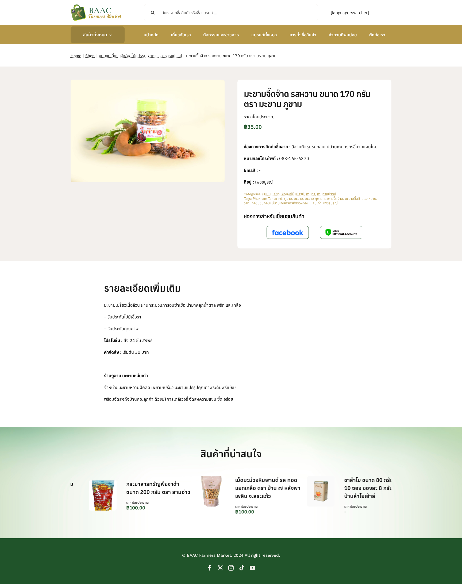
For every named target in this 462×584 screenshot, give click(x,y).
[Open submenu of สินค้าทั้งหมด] (109, 34)
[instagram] (231, 568)
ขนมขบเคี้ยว (271, 194)
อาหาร (310, 194)
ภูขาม (288, 198)
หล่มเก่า (315, 203)
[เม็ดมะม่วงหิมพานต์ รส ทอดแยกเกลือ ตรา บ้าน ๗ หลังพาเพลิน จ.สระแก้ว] (191, 478)
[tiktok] (241, 568)
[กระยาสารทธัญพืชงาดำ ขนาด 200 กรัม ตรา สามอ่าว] (82, 482)
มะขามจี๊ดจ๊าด (333, 198)
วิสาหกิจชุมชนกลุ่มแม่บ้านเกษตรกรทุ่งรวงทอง (276, 203)
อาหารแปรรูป (326, 194)
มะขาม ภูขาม (313, 198)
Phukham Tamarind (267, 198)
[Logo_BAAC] (96, 5)
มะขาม (298, 198)
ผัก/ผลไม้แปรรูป (293, 194)
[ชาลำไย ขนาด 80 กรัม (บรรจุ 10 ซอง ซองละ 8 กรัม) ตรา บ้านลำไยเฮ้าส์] (300, 478)
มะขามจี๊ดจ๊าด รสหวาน (360, 198)
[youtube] (252, 568)
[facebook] (209, 568)
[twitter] (220, 568)
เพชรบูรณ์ (330, 203)
